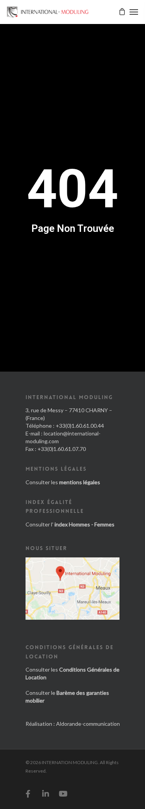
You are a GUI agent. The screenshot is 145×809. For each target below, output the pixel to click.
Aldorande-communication (88, 723)
